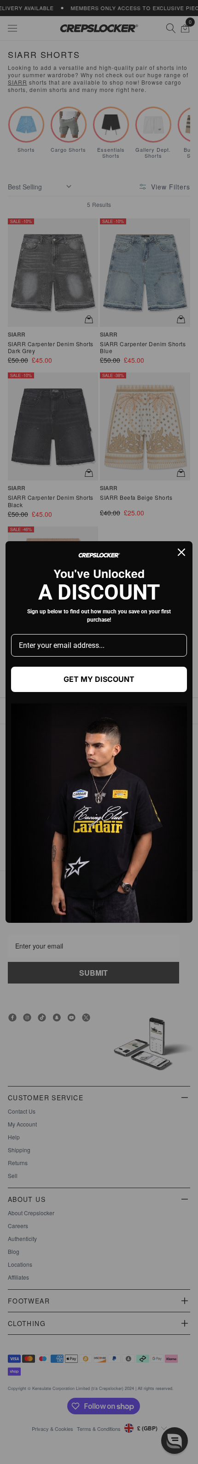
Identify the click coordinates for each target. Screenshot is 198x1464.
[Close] (181, 552)
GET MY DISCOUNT (99, 679)
